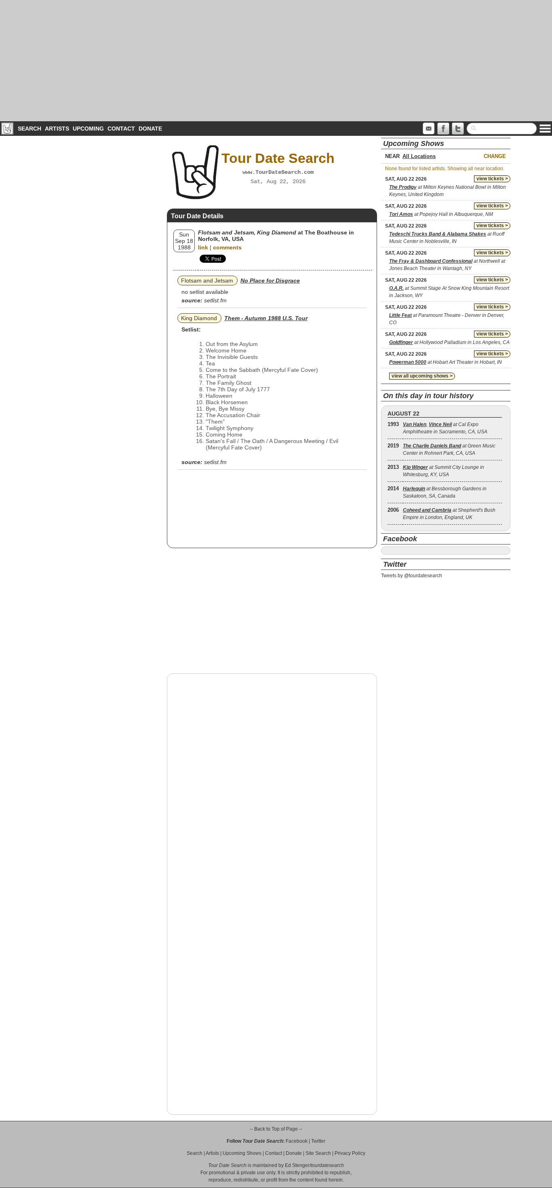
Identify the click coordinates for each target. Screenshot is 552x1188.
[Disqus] (272, 783)
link (203, 247)
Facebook (297, 1141)
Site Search (318, 1153)
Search (29, 128)
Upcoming (88, 128)
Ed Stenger (297, 1165)
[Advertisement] (276, 60)
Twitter (318, 1141)
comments (227, 247)
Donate (150, 128)
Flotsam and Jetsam (207, 280)
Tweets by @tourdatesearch (411, 575)
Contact (121, 128)
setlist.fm (215, 300)
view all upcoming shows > (422, 376)
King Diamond (199, 318)
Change (495, 156)
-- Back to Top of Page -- (276, 1129)
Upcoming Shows (242, 1153)
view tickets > (492, 178)
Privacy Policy (350, 1153)
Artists (57, 128)
